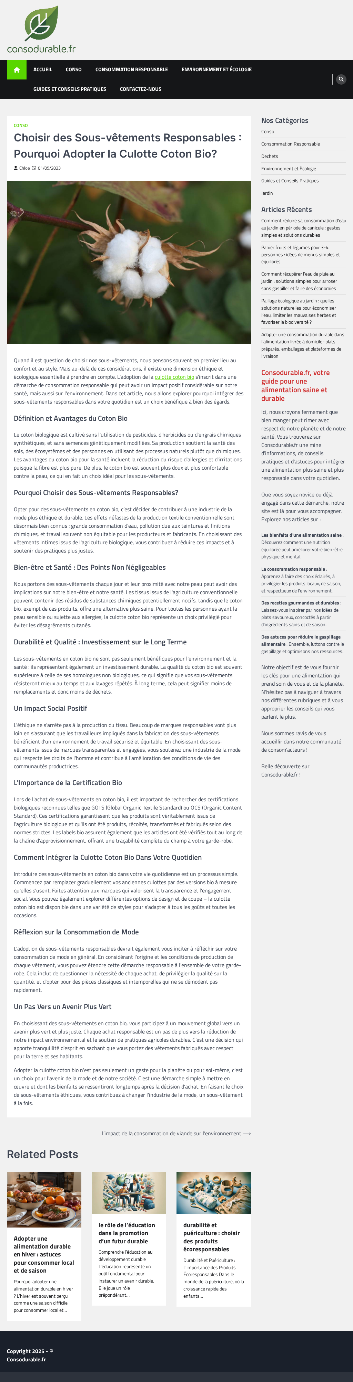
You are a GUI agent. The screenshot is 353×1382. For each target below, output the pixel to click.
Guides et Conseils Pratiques (69, 89)
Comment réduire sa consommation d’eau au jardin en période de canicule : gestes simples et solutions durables (303, 227)
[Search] (341, 79)
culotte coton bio (174, 377)
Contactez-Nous (140, 89)
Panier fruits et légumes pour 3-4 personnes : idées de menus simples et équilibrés (300, 254)
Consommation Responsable (131, 69)
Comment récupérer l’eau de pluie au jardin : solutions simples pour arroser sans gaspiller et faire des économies (299, 281)
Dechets (269, 156)
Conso (74, 69)
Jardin (267, 192)
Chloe (24, 168)
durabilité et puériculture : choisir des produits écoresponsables (211, 1237)
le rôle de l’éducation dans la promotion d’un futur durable (127, 1233)
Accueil (42, 69)
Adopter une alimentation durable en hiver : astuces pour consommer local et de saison (44, 1254)
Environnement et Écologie (217, 69)
